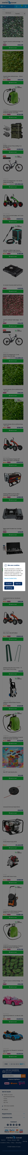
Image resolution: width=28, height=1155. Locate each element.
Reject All (18, 583)
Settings (10, 588)
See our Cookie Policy (10, 578)
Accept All (8, 583)
